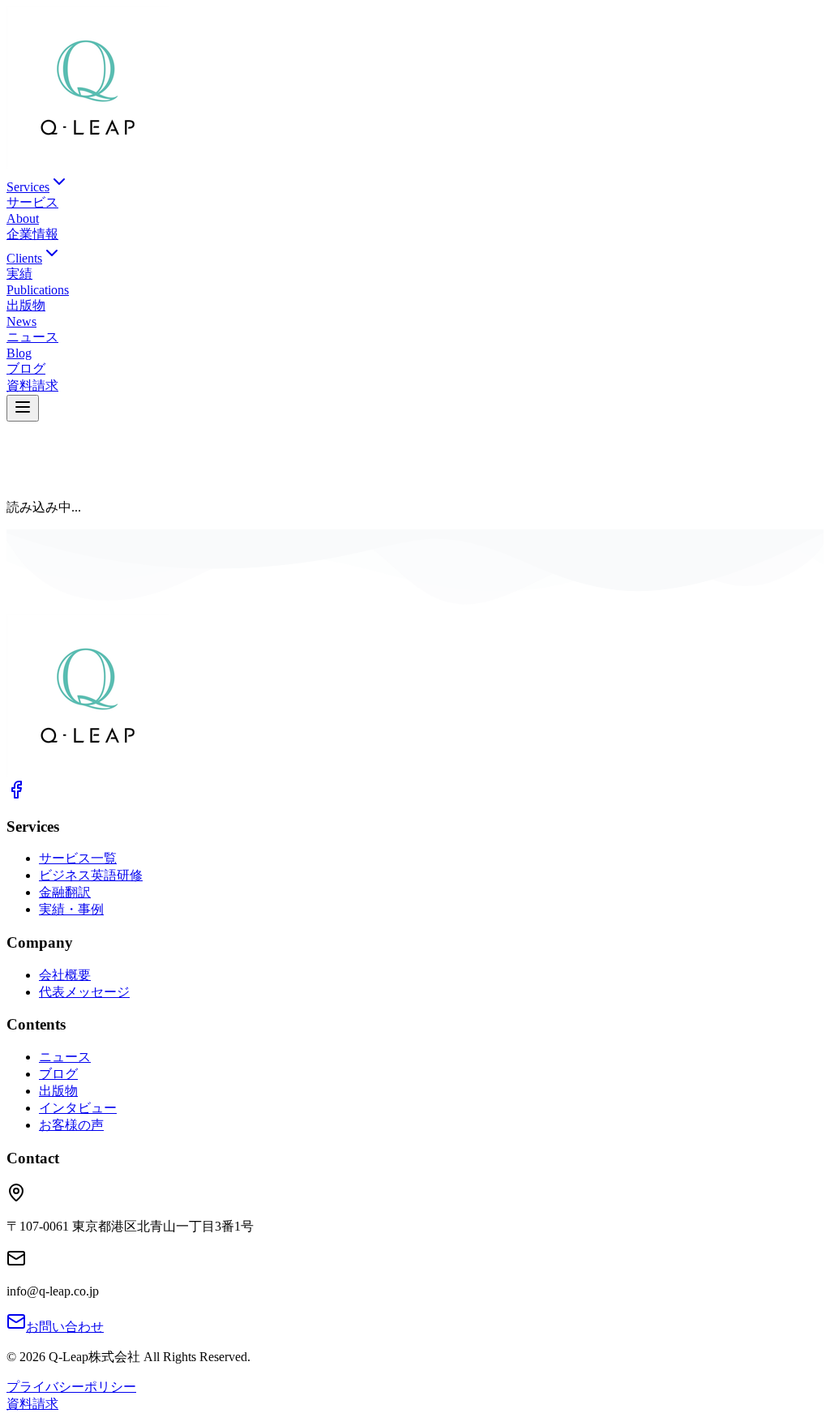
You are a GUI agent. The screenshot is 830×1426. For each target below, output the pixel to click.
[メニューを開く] (22, 408)
